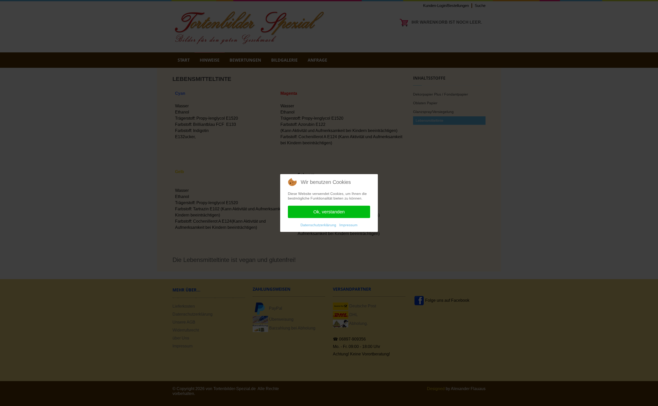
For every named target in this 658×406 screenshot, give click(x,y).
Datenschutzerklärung (318, 225)
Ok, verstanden (329, 211)
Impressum (348, 225)
